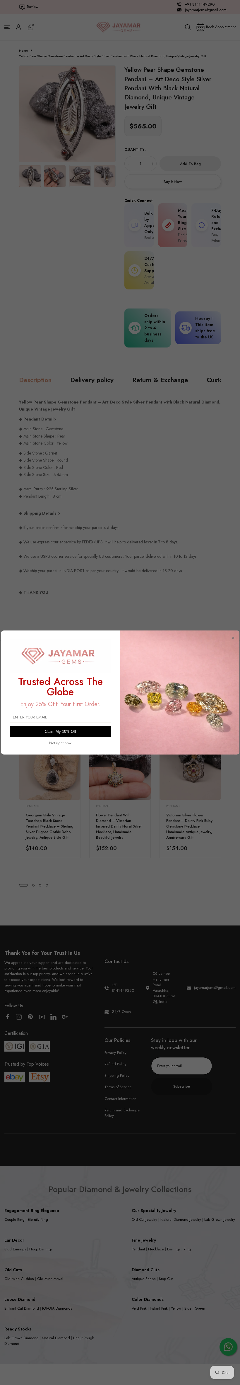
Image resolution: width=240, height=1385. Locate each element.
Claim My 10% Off (60, 731)
